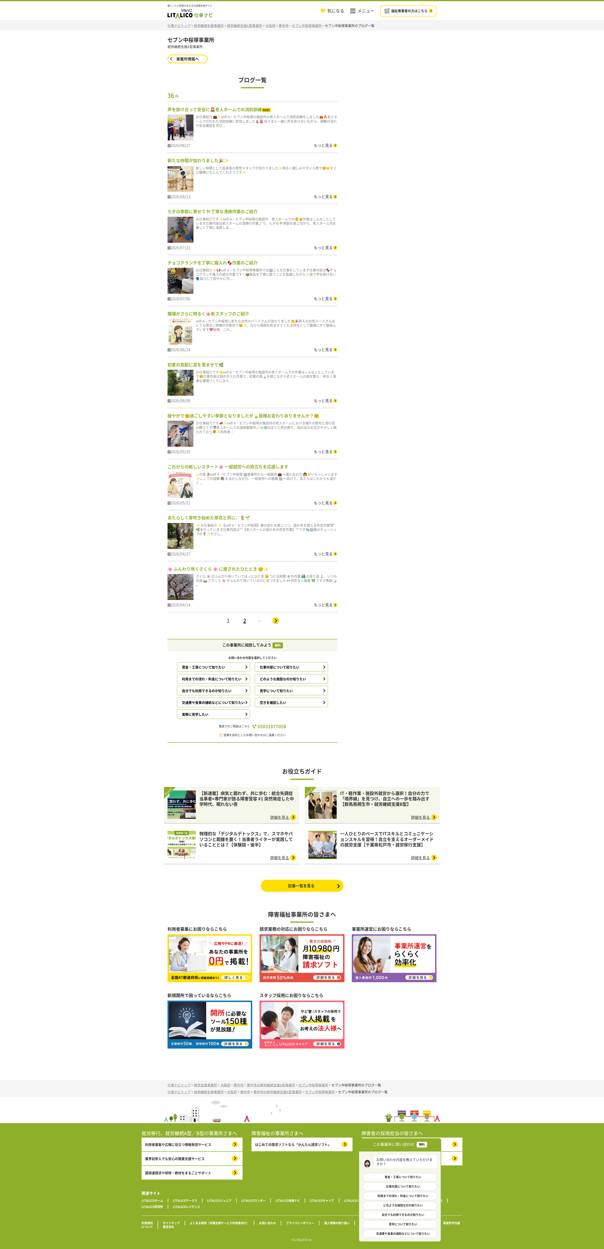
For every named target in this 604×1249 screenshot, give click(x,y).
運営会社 (168, 1227)
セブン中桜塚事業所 (307, 25)
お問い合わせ (267, 1223)
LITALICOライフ (354, 1200)
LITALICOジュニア (219, 1200)
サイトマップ (171, 1223)
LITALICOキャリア (322, 1200)
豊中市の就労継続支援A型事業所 (271, 1085)
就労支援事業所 (205, 1085)
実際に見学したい (195, 714)
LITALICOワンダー (253, 1200)
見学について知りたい (276, 690)
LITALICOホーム (152, 1200)
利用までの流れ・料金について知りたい (211, 678)
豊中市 (284, 25)
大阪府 (270, 25)
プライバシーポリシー (300, 1223)
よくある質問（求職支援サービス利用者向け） (219, 1223)
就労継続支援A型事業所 (244, 25)
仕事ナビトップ (179, 25)
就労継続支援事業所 (209, 25)
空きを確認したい (273, 702)
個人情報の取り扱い (337, 1223)
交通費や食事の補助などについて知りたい (213, 702)
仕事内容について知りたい (279, 667)
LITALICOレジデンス (186, 1207)
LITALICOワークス (185, 1200)
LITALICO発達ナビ (288, 1200)
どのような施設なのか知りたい (283, 678)
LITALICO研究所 (152, 1207)
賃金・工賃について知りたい (203, 667)
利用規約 (147, 1223)
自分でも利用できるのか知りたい (206, 690)
